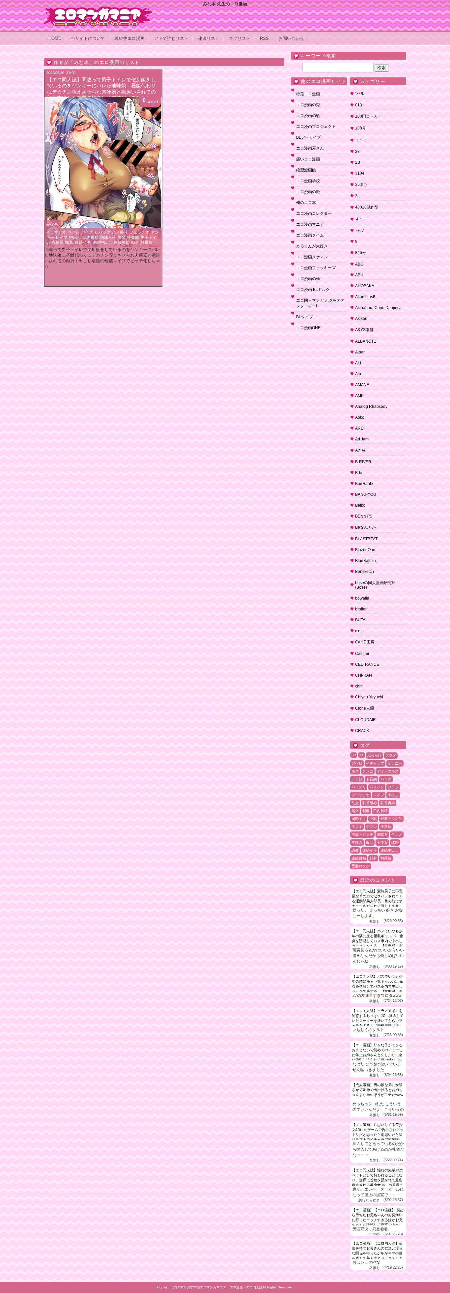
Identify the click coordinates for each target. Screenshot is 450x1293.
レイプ (62, 237)
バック (104, 232)
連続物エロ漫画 (130, 38)
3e (357, 196)
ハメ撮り (120, 232)
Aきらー (362, 450)
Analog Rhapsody (371, 406)
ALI (358, 363)
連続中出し (102, 242)
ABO (359, 264)
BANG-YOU (365, 494)
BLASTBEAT (366, 539)
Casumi (362, 654)
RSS (264, 38)
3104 (359, 173)
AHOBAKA (364, 286)
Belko (360, 505)
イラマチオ (56, 232)
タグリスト (239, 38)
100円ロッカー (368, 116)
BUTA (360, 620)
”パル (359, 94)
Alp (358, 374)
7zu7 (359, 231)
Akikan (361, 319)
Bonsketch (364, 572)
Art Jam (362, 439)
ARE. (359, 428)
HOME (54, 38)
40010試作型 (367, 207)
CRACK (362, 731)
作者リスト (208, 38)
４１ (359, 219)
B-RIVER (363, 462)
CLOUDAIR (365, 720)
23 (357, 152)
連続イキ (83, 242)
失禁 (122, 237)
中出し (75, 237)
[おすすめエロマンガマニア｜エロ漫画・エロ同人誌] (98, 9)
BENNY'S (363, 516)
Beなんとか (365, 527)
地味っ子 (108, 237)
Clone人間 (364, 708)
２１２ (361, 140)
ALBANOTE (365, 341)
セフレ (73, 232)
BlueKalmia (365, 561)
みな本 (52, 224)
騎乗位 (147, 242)
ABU (359, 275)
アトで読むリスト (171, 38)
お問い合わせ (291, 38)
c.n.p (359, 631)
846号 (360, 253)
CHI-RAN (363, 675)
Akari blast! (365, 297)
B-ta (358, 473)
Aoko (359, 417)
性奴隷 (133, 237)
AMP (359, 396)
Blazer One (365, 550)
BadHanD (364, 484)
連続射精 (121, 242)
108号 (360, 128)
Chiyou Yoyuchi (369, 697)
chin (359, 686)
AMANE (362, 385)
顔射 (135, 242)
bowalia (362, 598)
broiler (361, 609)
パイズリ (89, 232)
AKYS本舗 (364, 330)
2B (357, 162)
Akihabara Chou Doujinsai (379, 308)
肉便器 (58, 242)
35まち (361, 184)
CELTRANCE (367, 664)
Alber (360, 352)
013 (358, 105)
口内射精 (90, 237)
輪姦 (69, 242)
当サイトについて (88, 38)
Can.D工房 (365, 642)
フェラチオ (139, 232)
